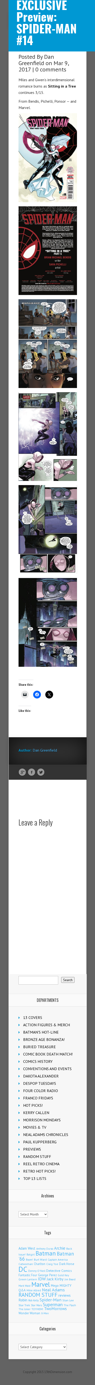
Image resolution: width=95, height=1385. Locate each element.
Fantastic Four (28, 1275)
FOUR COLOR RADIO (40, 1090)
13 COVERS (32, 1017)
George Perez (47, 1275)
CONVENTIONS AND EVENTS (47, 1068)
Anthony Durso (44, 1248)
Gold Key (63, 1275)
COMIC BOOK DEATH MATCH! (48, 1054)
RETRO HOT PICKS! (39, 1171)
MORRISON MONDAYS (42, 1119)
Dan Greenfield (36, 60)
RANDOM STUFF (37, 1156)
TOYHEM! (37, 1309)
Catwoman (26, 1264)
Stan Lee (68, 1300)
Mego (55, 1285)
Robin (23, 1299)
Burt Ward (40, 1259)
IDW (42, 1279)
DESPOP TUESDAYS (39, 1083)
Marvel (40, 1284)
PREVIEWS (32, 1149)
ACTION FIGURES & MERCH (46, 1024)
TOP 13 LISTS (34, 1178)
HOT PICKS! (33, 1105)
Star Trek (24, 1305)
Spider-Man (50, 1300)
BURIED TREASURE (39, 1046)
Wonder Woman (29, 1313)
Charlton (39, 1264)
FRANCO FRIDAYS (38, 1098)
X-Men (45, 1313)
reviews (64, 1295)
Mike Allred (34, 1290)
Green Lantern (28, 1279)
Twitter (41, 772)
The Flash (70, 1305)
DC (23, 1269)
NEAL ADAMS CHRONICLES (45, 1134)
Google (22, 772)
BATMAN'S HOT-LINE (41, 1032)
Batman (46, 1253)
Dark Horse (66, 1264)
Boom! (29, 1259)
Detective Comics (59, 1270)
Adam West (27, 1248)
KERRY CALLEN (36, 1112)
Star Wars (36, 1305)
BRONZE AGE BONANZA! (44, 1039)
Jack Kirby (55, 1279)
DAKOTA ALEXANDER (41, 1076)
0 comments (50, 69)
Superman (53, 1304)
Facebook (31, 772)
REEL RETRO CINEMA (41, 1163)
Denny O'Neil (36, 1271)
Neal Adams (53, 1290)
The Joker (24, 1309)
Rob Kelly (33, 1300)
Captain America (58, 1259)
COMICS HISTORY (38, 1061)
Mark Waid (24, 1285)
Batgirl (31, 1254)
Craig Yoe (52, 1264)
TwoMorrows (55, 1308)
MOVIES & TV (34, 1127)
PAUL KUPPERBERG (40, 1141)
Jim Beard (70, 1279)
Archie (59, 1248)
